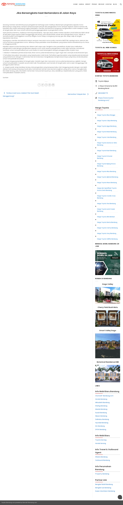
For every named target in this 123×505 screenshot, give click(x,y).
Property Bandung (102, 474)
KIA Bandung (100, 426)
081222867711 (103, 93)
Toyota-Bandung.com (8, 502)
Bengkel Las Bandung (103, 488)
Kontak (109, 4)
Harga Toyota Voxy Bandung (106, 233)
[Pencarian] (121, 4)
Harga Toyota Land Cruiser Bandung (106, 210)
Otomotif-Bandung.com (104, 396)
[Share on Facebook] (39, 84)
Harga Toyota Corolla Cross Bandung (106, 197)
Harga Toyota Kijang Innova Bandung (106, 165)
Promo (94, 4)
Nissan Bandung (101, 416)
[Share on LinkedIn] (53, 84)
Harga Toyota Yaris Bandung (106, 137)
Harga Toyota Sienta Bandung (107, 222)
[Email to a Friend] (46, 84)
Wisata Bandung (101, 457)
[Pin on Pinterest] (49, 84)
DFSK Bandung (100, 429)
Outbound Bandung (102, 460)
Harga (81, 4)
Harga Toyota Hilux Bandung (106, 171)
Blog (115, 4)
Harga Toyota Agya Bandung (106, 126)
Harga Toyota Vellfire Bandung (107, 239)
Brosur (101, 4)
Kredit (87, 4)
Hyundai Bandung (101, 423)
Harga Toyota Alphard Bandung (107, 177)
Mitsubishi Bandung (102, 402)
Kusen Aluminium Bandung (105, 491)
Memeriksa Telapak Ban (77, 94)
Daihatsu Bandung (102, 419)
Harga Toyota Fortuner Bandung (104, 157)
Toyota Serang (100, 440)
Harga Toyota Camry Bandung (107, 228)
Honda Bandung (101, 399)
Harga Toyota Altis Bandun (106, 217)
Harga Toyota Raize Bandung (106, 132)
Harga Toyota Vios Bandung (106, 203)
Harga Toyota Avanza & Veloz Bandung (107, 144)
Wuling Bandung (101, 406)
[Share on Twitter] (42, 84)
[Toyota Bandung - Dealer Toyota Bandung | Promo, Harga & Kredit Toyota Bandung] (13, 4)
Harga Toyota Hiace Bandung (107, 182)
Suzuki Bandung (101, 413)
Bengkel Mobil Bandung (104, 484)
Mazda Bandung (101, 409)
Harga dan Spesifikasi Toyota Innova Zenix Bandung (106, 189)
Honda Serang (100, 443)
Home (75, 4)
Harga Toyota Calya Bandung (107, 121)
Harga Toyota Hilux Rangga (106, 115)
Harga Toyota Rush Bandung (106, 151)
